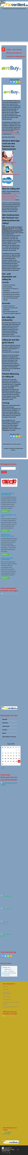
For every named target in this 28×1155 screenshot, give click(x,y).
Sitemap (5, 986)
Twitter (5, 455)
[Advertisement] (14, 27)
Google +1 (7, 455)
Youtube (7, 1153)
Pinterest (10, 455)
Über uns (5, 989)
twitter (5, 1153)
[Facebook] (11, 82)
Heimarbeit (5, 722)
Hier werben (6, 999)
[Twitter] (14, 82)
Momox (13, 229)
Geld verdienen (16, 134)
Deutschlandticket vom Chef (8, 515)
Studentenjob (5, 726)
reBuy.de (13, 132)
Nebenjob (4, 719)
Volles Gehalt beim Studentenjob (7, 558)
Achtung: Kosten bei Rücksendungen (7, 494)
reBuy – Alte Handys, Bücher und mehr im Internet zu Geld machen (15, 52)
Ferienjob (4, 729)
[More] (19, 82)
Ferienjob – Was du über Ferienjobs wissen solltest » (13, 449)
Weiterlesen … (5, 511)
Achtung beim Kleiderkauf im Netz (7, 535)
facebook (3, 455)
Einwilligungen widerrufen (10, 1007)
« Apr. (2, 768)
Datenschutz (6, 996)
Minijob (4, 733)
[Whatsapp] (16, 82)
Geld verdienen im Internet (9, 736)
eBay (17, 229)
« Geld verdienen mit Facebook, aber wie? (11, 444)
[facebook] (3, 1153)
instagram (9, 1153)
